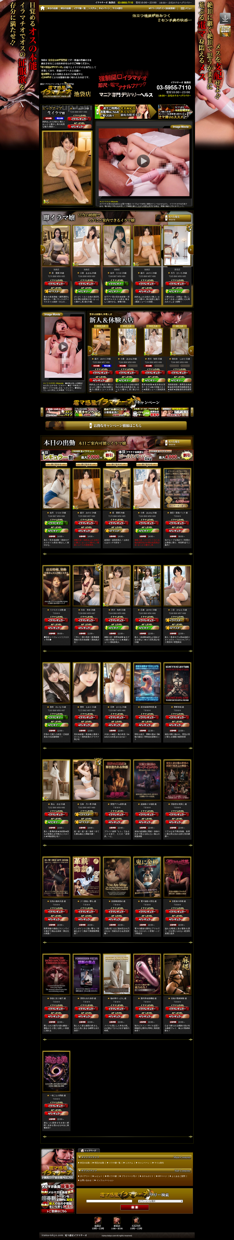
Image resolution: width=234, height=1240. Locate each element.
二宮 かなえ (176, 610)
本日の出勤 (85, 1163)
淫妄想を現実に (177, 804)
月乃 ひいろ (176, 273)
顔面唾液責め (117, 901)
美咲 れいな (55, 707)
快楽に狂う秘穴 (56, 998)
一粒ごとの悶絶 (56, 1095)
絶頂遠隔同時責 (147, 707)
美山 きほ (55, 804)
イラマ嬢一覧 (115, 1163)
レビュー (98, 1176)
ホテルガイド (147, 1176)
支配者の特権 (177, 901)
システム (129, 1163)
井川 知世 (152, 359)
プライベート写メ (129, 1176)
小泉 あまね (86, 273)
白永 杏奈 (86, 610)
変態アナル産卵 (117, 804)
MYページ (162, 1176)
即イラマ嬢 (112, 1176)
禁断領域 (177, 707)
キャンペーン (143, 1163)
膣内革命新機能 (147, 998)
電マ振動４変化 (147, 901)
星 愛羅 (55, 273)
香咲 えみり (86, 707)
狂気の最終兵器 (56, 901)
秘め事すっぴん (117, 998)
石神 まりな (116, 707)
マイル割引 (159, 1163)
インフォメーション (105, 1180)
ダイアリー (85, 1176)
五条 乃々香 (86, 804)
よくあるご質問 (178, 1176)
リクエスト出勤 (56, 610)
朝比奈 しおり (178, 359)
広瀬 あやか (146, 610)
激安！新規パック (177, 513)
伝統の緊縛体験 (177, 998)
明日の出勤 (99, 1163)
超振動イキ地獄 (147, 804)
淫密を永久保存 (87, 998)
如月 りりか (116, 273)
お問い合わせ (86, 1180)
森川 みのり (78, 108)
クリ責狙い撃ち (87, 901)
